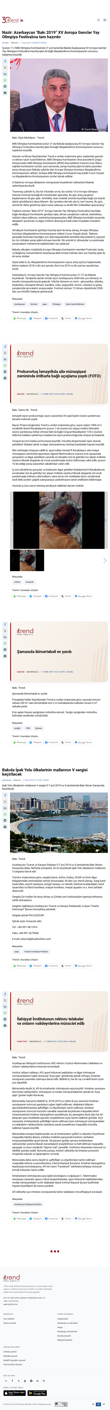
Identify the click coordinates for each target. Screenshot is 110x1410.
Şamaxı (38, 728)
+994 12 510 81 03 (10, 1301)
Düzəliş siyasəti (64, 1336)
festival (33, 304)
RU (104, 1404)
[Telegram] (31, 1380)
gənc (45, 304)
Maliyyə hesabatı (64, 1340)
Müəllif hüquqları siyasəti (14, 1360)
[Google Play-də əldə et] (37, 1393)
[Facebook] (12, 1380)
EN (93, 1404)
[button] (5, 61)
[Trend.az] (12, 20)
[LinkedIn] (37, 1380)
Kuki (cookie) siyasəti (12, 1364)
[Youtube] (25, 1380)
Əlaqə (59, 1327)
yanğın (17, 728)
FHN (28, 728)
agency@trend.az (10, 1304)
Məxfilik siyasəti (10, 1356)
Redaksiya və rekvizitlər (67, 1323)
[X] (18, 1380)
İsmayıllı (30, 582)
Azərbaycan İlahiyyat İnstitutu (27, 1204)
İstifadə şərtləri (10, 1352)
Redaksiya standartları (67, 1331)
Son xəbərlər (8, 1319)
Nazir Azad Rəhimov (75, 304)
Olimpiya (56, 304)
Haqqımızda (62, 1319)
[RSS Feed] (43, 1380)
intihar (17, 582)
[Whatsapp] (6, 1380)
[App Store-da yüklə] (14, 1393)
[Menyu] (105, 20)
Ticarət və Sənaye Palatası (36, 951)
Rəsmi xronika (9, 1323)
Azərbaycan (19, 304)
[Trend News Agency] (11, 1278)
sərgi (16, 951)
